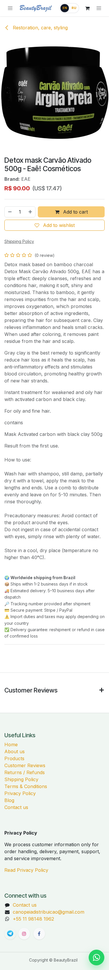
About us (14, 751)
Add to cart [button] (75, 212)
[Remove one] (10, 212)
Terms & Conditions (25, 786)
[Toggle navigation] (99, 8)
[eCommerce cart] (87, 8)
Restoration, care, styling (39, 28)
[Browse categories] (10, 8)
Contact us (16, 807)
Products (14, 758)
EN (64, 8)
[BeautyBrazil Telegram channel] (10, 933)
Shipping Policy (21, 779)
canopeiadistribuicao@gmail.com (48, 912)
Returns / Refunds (24, 772)
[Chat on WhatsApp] (96, 957)
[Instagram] (24, 933)
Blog (9, 800)
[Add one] (30, 212)
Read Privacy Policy (26, 870)
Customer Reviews (24, 765)
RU (74, 8)
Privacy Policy (20, 793)
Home (11, 744)
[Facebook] (39, 933)
